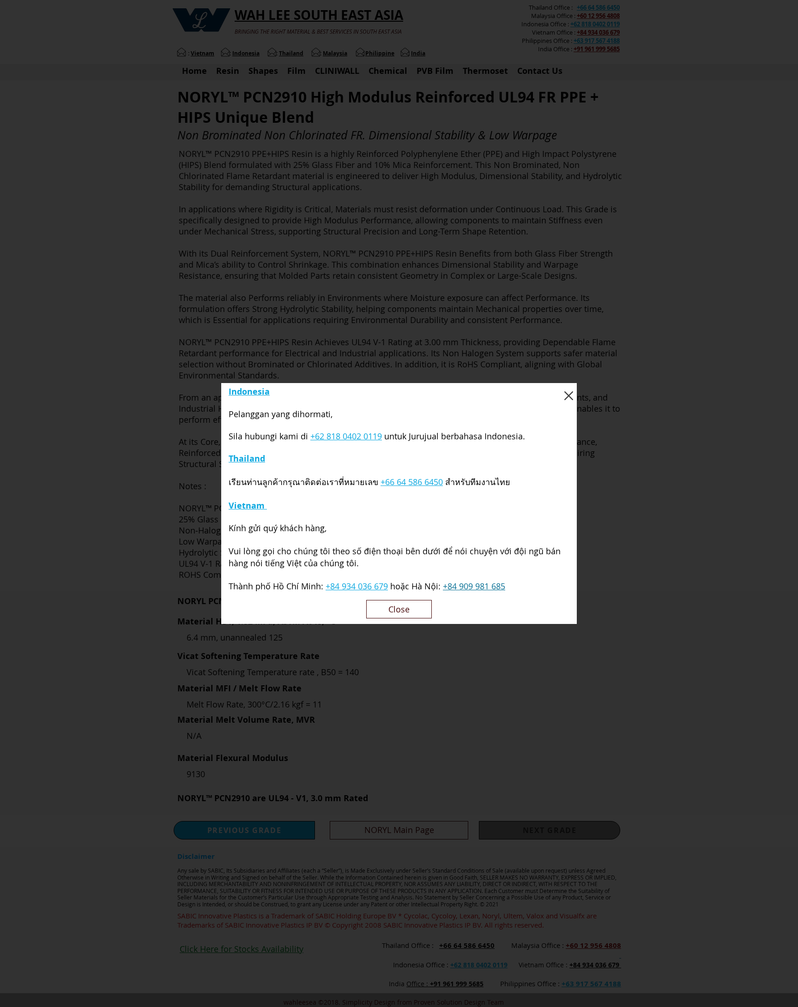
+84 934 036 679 (357, 586)
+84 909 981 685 (474, 586)
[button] (568, 395)
